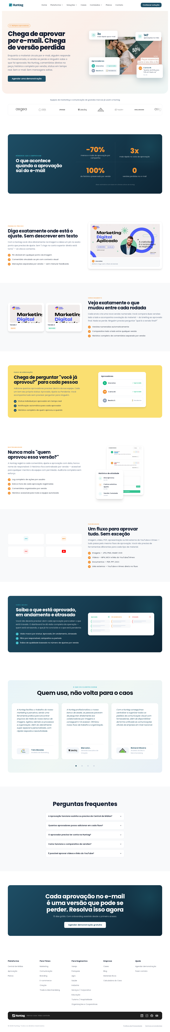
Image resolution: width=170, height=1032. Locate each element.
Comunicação (46, 971)
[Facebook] (151, 1015)
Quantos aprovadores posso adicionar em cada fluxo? (75, 825)
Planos (109, 5)
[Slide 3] (88, 766)
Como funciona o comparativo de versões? (69, 844)
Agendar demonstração (145, 966)
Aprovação (12, 971)
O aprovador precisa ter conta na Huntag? (69, 834)
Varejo (74, 966)
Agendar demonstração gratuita (85, 924)
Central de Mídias (15, 966)
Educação (76, 995)
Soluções (71, 5)
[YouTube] (156, 1015)
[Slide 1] (76, 766)
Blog (105, 971)
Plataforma (55, 5)
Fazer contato (141, 971)
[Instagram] (146, 1015)
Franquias (76, 971)
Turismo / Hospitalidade (82, 999)
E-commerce (46, 980)
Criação (43, 985)
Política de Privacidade (132, 1026)
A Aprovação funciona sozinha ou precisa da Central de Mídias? (80, 816)
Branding (43, 976)
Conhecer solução (151, 5)
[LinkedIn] (142, 1015)
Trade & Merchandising (50, 990)
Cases (83, 5)
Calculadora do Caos (112, 980)
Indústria (75, 985)
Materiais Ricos (109, 976)
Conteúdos (95, 5)
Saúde (74, 980)
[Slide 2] (82, 766)
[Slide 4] (94, 766)
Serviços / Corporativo (81, 990)
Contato (119, 5)
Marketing (44, 966)
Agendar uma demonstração (27, 78)
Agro (74, 976)
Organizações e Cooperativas (84, 1004)
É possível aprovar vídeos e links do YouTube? (71, 853)
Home (44, 5)
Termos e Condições (153, 1026)
